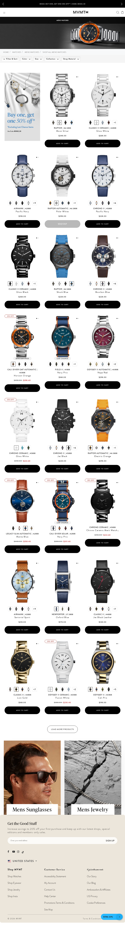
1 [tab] (36, 157)
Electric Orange (102, 456)
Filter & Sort (11, 59)
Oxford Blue (62, 617)
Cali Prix (102, 697)
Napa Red (103, 372)
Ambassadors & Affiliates (98, 889)
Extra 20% (108, 917)
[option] (62, 5)
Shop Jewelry (14, 889)
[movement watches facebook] (9, 851)
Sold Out (62, 224)
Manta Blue (22, 536)
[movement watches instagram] (18, 851)
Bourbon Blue (102, 292)
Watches (16, 52)
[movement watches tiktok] (23, 851)
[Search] (117, 12)
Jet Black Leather (102, 617)
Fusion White (62, 697)
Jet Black (62, 456)
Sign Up (110, 840)
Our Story (91, 876)
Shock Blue (62, 292)
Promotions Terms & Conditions (59, 903)
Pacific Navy (22, 211)
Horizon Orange (22, 375)
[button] (5, 4)
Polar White (62, 211)
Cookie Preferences (96, 903)
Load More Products (62, 729)
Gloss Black (22, 292)
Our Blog (91, 883)
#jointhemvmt (95, 869)
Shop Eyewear (14, 883)
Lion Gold (22, 697)
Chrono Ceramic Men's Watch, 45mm (103, 530)
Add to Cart (62, 143)
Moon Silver (62, 131)
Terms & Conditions (92, 918)
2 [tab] (78, 76)
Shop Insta (13, 896)
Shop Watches (14, 876)
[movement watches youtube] (13, 851)
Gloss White (102, 131)
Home (6, 52)
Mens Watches (32, 52)
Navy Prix (62, 372)
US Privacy (92, 896)
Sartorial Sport (22, 617)
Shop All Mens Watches (54, 52)
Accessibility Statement (55, 876)
